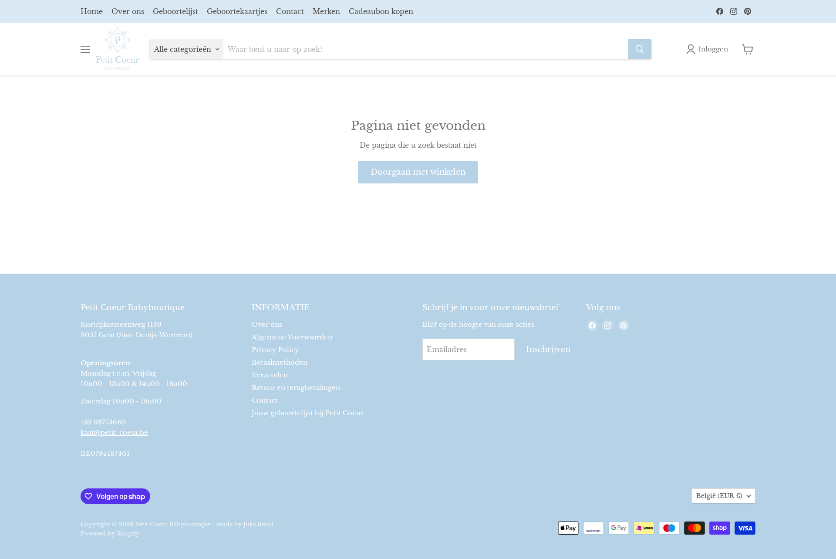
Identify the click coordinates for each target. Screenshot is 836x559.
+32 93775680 (103, 422)
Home (92, 11)
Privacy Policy (275, 350)
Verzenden (270, 375)
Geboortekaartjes (237, 11)
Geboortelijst (175, 11)
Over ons (127, 11)
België (719, 496)
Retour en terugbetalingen (296, 387)
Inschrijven (548, 349)
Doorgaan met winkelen (418, 172)
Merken (326, 11)
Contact (290, 11)
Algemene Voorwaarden (292, 337)
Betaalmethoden (279, 362)
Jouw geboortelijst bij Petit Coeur (308, 413)
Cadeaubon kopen (381, 11)
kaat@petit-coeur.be (114, 432)
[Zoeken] (639, 49)
